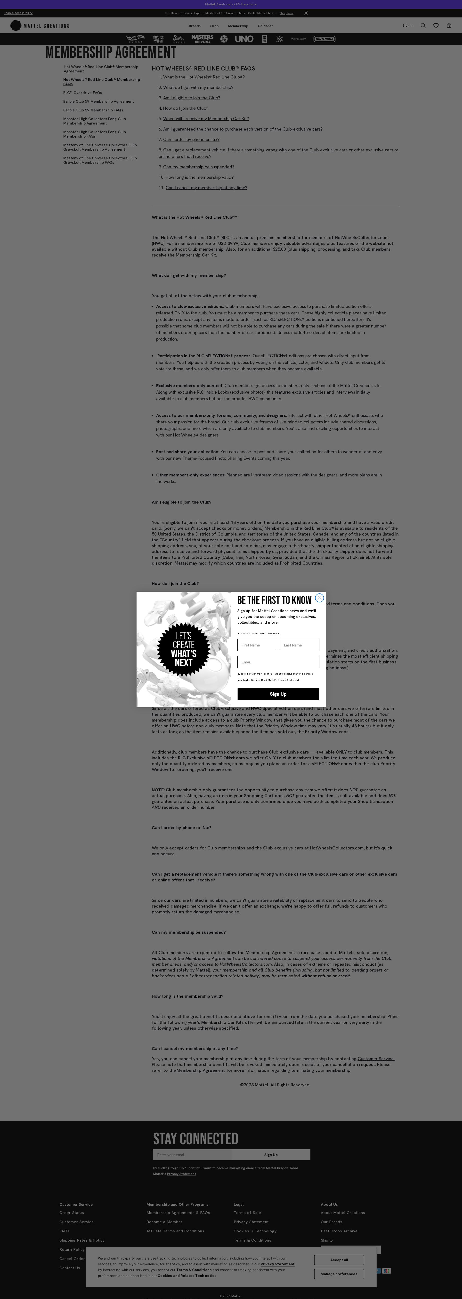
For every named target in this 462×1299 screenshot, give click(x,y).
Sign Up (278, 694)
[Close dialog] (319, 598)
